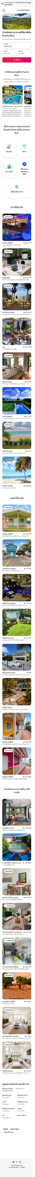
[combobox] (17, 46)
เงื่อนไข (23, 1167)
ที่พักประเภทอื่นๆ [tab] (7, 1089)
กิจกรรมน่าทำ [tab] (20, 1089)
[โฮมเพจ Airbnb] (3, 10)
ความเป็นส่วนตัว (14, 1167)
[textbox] (9, 53)
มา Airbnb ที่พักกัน (23, 10)
